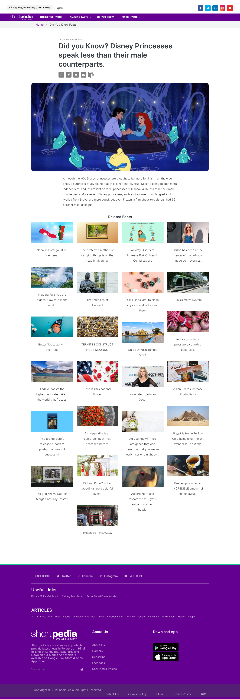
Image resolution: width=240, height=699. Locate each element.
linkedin (87, 576)
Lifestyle (130, 616)
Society (141, 616)
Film (50, 616)
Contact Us (111, 694)
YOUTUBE (136, 576)
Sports (66, 616)
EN (61, 8)
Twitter (66, 576)
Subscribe (98, 657)
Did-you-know (105, 17)
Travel (101, 616)
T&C (203, 694)
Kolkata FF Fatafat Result (45, 596)
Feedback (98, 663)
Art (33, 616)
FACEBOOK (42, 576)
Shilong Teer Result (72, 596)
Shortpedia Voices (104, 669)
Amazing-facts (79, 17)
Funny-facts (130, 17)
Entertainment (115, 616)
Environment (169, 616)
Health (181, 616)
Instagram (110, 576)
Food (57, 616)
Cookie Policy (137, 694)
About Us (98, 645)
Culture (41, 616)
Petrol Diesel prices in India (101, 596)
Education (153, 616)
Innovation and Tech (84, 616)
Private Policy (182, 694)
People (192, 616)
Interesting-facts (51, 17)
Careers (97, 651)
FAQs (159, 694)
